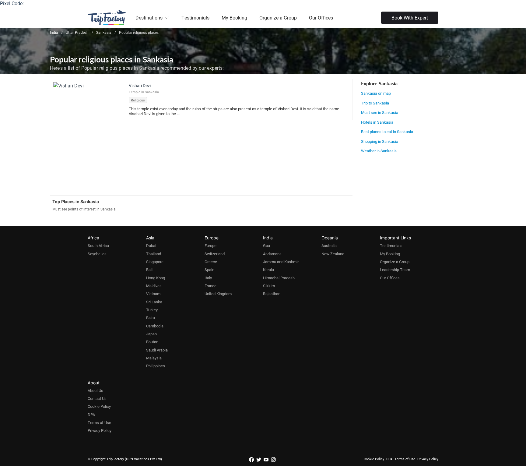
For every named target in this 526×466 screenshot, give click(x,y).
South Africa (98, 245)
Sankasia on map (376, 93)
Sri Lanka (154, 302)
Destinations (149, 17)
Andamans (272, 253)
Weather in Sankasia (379, 151)
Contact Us (97, 398)
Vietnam (153, 293)
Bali (149, 269)
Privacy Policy (99, 430)
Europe (210, 245)
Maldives (154, 285)
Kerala (268, 269)
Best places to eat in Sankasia (387, 131)
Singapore (154, 261)
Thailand (153, 253)
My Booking (234, 17)
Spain (209, 269)
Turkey (152, 309)
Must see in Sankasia (379, 112)
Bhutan (152, 341)
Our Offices (321, 17)
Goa (266, 245)
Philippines (155, 366)
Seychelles (97, 253)
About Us (95, 390)
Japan (151, 334)
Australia (329, 245)
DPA (91, 414)
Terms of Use (99, 422)
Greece (211, 261)
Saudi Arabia (157, 350)
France (210, 285)
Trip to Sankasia (375, 103)
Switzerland (215, 253)
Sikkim (269, 285)
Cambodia (154, 326)
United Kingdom (218, 293)
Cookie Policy (99, 406)
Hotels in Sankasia (377, 122)
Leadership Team (395, 269)
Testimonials (195, 17)
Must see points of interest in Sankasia (84, 209)
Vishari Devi (140, 85)
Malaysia (154, 358)
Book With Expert (409, 17)
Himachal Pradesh (279, 278)
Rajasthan (271, 293)
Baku (150, 317)
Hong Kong (155, 278)
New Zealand (332, 253)
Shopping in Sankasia (379, 141)
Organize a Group (278, 17)
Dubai (151, 245)
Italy (208, 278)
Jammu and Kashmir (281, 261)
